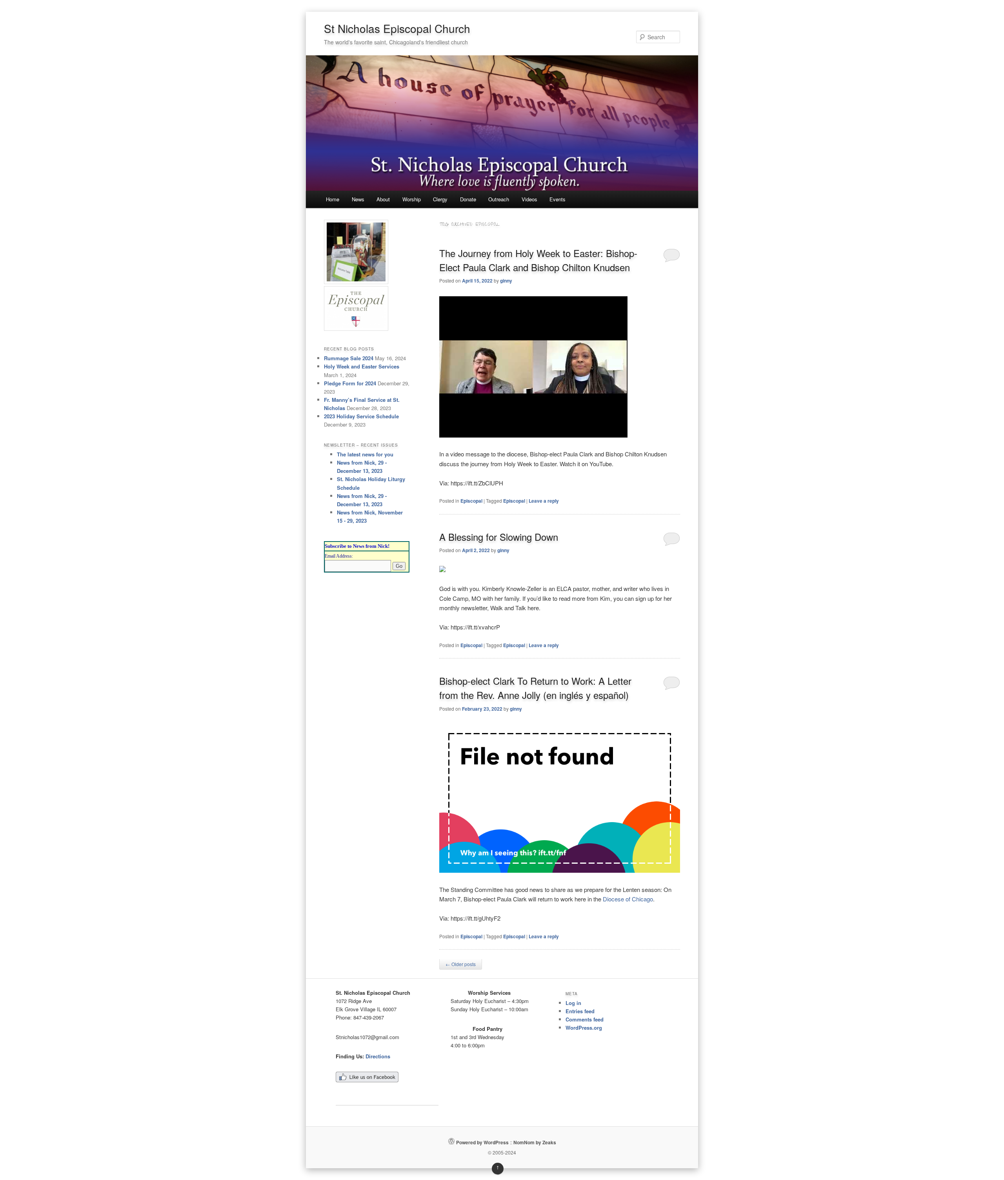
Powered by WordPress (482, 1142)
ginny (506, 280)
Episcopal (471, 500)
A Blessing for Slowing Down (498, 536)
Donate (468, 199)
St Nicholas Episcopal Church (397, 28)
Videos (529, 199)
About (383, 199)
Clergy (440, 199)
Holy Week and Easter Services (361, 366)
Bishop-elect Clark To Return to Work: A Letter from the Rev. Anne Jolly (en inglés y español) (535, 688)
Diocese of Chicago (628, 899)
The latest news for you (365, 454)
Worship (411, 199)
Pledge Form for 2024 (350, 383)
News (358, 199)
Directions (378, 1056)
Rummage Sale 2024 (348, 358)
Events (557, 199)
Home (332, 199)
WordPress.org (584, 1027)
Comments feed (585, 1019)
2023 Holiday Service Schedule (361, 416)
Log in (573, 1003)
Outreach (498, 199)
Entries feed (580, 1011)
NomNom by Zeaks (534, 1142)
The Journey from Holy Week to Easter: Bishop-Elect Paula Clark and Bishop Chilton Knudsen (538, 260)
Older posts (461, 964)
